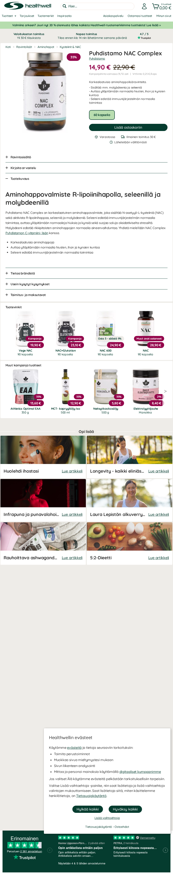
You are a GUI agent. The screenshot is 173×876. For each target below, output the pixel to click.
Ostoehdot (122, 827)
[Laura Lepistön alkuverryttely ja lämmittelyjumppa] (129, 500)
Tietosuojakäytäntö (91, 796)
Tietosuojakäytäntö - (100, 827)
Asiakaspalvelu (113, 16)
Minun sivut (163, 16)
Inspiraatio (64, 16)
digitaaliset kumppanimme (140, 772)
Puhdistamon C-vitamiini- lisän (26, 233)
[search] (97, 6)
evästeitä (74, 747)
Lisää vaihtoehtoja (107, 818)
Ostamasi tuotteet (140, 16)
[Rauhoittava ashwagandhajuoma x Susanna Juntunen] (43, 543)
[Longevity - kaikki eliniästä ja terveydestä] (129, 457)
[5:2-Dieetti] (129, 543)
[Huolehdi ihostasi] (43, 457)
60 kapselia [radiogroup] (102, 115)
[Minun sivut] (143, 6)
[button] (161, 6)
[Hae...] (64, 6)
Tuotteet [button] (7, 16)
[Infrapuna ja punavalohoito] (43, 500)
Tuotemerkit (46, 16)
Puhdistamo (97, 58)
